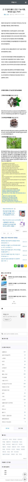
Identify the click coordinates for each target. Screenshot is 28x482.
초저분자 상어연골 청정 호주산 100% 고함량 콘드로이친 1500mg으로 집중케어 (9, 225)
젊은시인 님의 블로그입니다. (10, 316)
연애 (14, 371)
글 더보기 (14, 303)
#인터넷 (14, 439)
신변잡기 (14, 367)
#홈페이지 (8, 441)
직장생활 (14, 377)
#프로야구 (20, 439)
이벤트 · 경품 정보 (14, 415)
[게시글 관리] (11, 233)
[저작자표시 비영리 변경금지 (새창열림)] (25, 231)
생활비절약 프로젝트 (14, 402)
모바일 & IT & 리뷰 (14, 383)
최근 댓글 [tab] (20, 428)
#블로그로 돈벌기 (6, 454)
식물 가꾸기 (14, 380)
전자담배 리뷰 (14, 390)
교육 (14, 406)
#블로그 (4, 446)
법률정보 (14, 352)
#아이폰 (20, 444)
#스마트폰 (16, 451)
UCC (14, 361)
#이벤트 (23, 446)
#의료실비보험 (15, 441)
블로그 (14, 412)
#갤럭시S (14, 446)
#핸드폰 (4, 451)
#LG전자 (23, 449)
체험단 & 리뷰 (14, 387)
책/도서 (14, 409)
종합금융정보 (14, 418)
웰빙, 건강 (6, 14)
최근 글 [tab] (7, 428)
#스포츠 (13, 449)
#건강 (8, 451)
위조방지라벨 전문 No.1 (8, 211)
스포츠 (14, 399)
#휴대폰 (13, 454)
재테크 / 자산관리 (14, 422)
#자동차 (9, 446)
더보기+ (25, 458)
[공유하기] (8, 233)
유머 (14, 364)
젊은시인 (12, 14)
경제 (14, 393)
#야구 (18, 446)
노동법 (14, 358)
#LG (17, 454)
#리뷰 (10, 439)
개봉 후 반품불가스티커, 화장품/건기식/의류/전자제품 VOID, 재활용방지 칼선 (9, 214)
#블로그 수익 (15, 444)
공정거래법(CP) (14, 355)
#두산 (20, 454)
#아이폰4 (8, 449)
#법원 (4, 444)
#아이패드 (8, 444)
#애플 (4, 441)
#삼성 (21, 441)
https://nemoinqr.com (8, 208)
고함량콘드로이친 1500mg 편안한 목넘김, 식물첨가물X (9, 222)
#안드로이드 (5, 439)
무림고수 (14, 2)
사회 (14, 396)
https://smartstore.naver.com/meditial (12, 220)
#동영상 (18, 449)
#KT (12, 451)
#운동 (4, 449)
